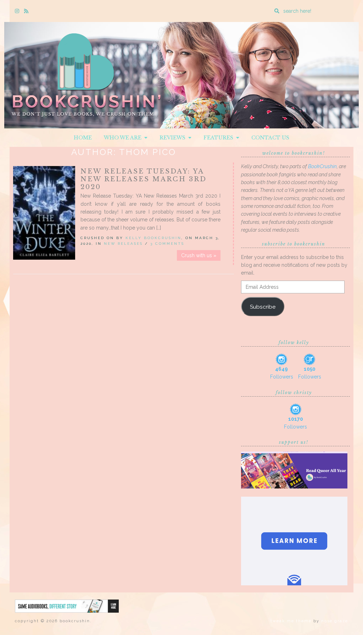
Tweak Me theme (291, 621)
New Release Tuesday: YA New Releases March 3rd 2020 (143, 179)
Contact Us (270, 137)
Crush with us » (198, 255)
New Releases (123, 243)
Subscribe (262, 306)
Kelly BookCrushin (153, 238)
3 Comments (167, 243)
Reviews (174, 137)
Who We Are (124, 137)
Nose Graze (334, 621)
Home (83, 137)
